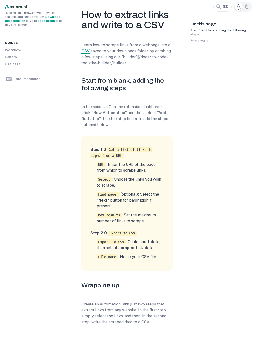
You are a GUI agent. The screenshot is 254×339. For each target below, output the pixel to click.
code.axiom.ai (48, 21)
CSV (85, 51)
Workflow (13, 50)
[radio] (239, 7)
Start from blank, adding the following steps (218, 32)
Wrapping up (199, 40)
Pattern (11, 57)
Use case (13, 64)
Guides (11, 43)
